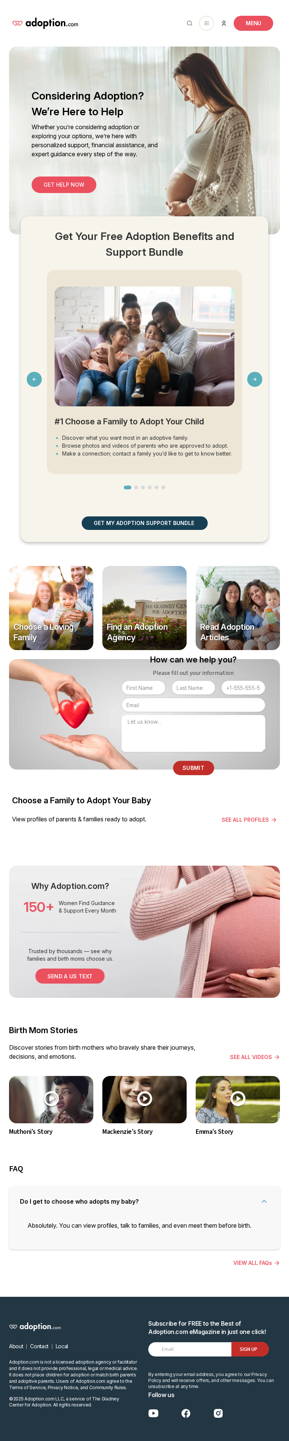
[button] (127, 487)
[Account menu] (224, 23)
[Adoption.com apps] (206, 23)
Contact (39, 1346)
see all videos (251, 1057)
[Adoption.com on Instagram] (218, 1413)
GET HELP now (64, 184)
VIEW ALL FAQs (252, 1263)
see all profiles (245, 819)
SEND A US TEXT (70, 976)
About (16, 1346)
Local (62, 1346)
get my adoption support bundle (144, 523)
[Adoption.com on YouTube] (153, 1413)
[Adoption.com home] (45, 23)
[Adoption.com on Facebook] (186, 1413)
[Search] (188, 23)
